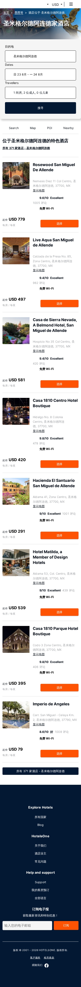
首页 (6, 12)
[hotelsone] (18, 4)
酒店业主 (41, 853)
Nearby (68, 128)
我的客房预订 (40, 890)
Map (33, 128)
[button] (42, 4)
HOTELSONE (47, 950)
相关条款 (49, 957)
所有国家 (41, 817)
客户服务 (35, 957)
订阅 (66, 925)
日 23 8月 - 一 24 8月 (28, 74)
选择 (59, 223)
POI (49, 128)
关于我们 (41, 845)
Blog (40, 825)
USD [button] (55, 4)
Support (40, 882)
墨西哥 (19, 12)
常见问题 (41, 861)
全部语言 (41, 898)
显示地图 (39, 190)
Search (14, 128)
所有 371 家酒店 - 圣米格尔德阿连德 (26, 148)
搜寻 (40, 108)
